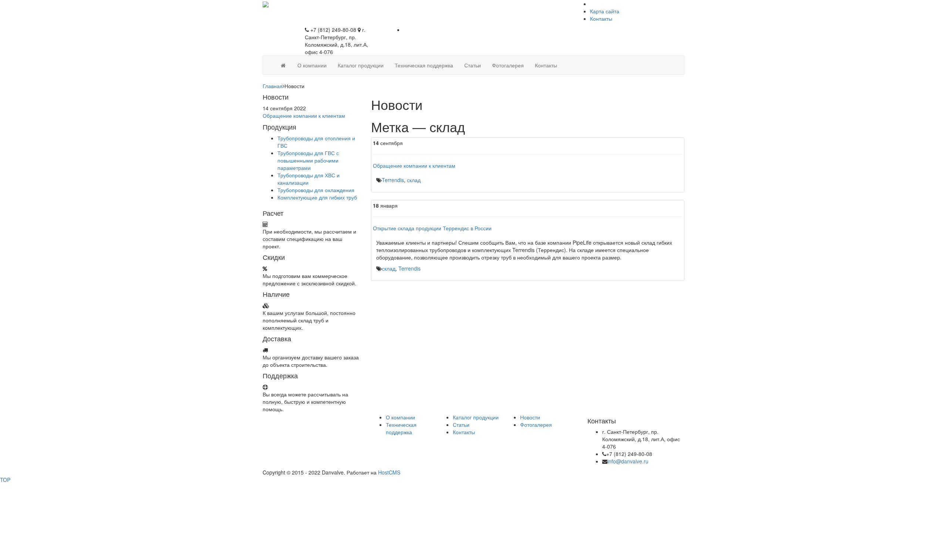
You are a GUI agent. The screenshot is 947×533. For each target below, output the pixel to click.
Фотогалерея (536, 424)
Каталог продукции (476, 417)
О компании (400, 417)
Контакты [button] (546, 65)
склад (414, 180)
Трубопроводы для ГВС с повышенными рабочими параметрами (308, 160)
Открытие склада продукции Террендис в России (432, 228)
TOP (5, 479)
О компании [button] (312, 65)
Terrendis (393, 180)
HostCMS (389, 472)
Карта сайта (604, 11)
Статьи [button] (472, 65)
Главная (273, 86)
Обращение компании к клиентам (304, 115)
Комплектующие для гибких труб (317, 197)
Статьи (461, 424)
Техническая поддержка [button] (424, 65)
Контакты (601, 18)
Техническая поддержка (401, 428)
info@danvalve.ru (627, 461)
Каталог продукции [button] (361, 65)
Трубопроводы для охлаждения (315, 190)
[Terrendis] (266, 3)
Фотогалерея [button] (508, 65)
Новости (530, 417)
